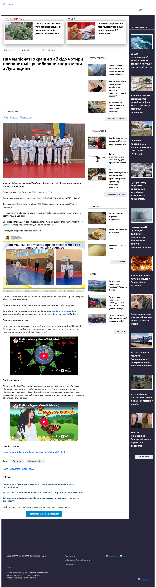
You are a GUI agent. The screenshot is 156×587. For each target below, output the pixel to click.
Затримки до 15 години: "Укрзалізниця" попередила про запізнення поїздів (141, 359)
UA (140, 10)
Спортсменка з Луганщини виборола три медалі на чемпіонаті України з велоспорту (41, 499)
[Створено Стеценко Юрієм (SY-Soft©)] (144, 579)
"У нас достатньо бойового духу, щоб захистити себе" (118, 318)
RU (135, 10)
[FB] (6, 117)
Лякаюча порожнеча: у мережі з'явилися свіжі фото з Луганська (141, 147)
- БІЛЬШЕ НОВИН (143, 457)
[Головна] (8, 4)
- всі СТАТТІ (121, 332)
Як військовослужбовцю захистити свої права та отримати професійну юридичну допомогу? (119, 179)
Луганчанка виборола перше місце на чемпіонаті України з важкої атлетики (43, 492)
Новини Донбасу (35, 461)
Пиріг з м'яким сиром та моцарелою (116, 217)
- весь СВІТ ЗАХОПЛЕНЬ (116, 119)
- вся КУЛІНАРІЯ (119, 262)
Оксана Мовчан (10, 111)
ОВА (34, 192)
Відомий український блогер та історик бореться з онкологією (141, 439)
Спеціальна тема (15, 19)
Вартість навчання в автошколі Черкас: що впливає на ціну (118, 141)
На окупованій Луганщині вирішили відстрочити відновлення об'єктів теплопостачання (141, 237)
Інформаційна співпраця (77, 560)
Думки (71, 19)
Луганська (17, 461)
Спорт (25, 50)
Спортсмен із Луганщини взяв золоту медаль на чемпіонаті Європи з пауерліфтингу (39, 486)
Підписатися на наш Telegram (44, 513)
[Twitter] (14, 117)
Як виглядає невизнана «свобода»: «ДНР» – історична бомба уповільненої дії (118, 303)
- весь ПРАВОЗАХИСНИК (116, 194)
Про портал (70, 556)
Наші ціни (70, 564)
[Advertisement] (44, 89)
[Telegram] (25, 117)
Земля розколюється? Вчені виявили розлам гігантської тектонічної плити (141, 60)
